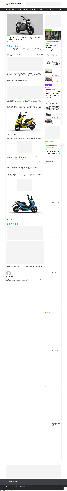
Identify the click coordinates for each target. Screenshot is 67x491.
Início (10, 9)
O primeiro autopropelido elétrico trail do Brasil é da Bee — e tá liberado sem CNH (53, 94)
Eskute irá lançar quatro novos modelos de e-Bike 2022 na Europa (34, 267)
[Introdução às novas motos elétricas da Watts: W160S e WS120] (48, 80)
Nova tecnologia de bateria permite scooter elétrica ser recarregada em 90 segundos (26, 161)
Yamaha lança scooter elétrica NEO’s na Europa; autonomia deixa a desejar (14, 267)
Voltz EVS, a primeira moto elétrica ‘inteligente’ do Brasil (23, 159)
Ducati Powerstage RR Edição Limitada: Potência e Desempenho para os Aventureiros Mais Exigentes (56, 71)
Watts (53, 147)
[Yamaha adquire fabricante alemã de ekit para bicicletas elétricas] (48, 115)
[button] (15, 9)
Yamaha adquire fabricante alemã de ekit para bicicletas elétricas (56, 114)
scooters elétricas (15, 53)
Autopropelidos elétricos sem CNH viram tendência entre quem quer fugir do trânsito (53, 152)
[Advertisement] (43, 4)
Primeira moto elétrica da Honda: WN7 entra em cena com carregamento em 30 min (56, 199)
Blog (47, 9)
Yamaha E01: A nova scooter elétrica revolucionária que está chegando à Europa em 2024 (56, 63)
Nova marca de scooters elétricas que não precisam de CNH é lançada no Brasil (56, 108)
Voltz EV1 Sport (14, 79)
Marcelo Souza (16, 41)
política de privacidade (13, 481)
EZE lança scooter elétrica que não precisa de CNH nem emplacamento (56, 121)
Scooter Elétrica (32, 9)
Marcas (13, 9)
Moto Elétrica (25, 9)
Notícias (19, 9)
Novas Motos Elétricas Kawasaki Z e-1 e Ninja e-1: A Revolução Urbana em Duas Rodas (53, 48)
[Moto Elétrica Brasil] (7, 9)
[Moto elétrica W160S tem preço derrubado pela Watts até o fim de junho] (48, 349)
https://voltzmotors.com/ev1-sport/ (34, 217)
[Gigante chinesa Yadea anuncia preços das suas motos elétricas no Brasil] (48, 274)
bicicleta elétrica (18, 101)
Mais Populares (48, 41)
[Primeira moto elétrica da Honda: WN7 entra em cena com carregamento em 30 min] (48, 200)
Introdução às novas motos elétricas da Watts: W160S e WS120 (56, 79)
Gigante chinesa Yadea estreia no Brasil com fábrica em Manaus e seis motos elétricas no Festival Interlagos (56, 422)
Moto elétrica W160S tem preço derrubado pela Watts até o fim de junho (56, 347)
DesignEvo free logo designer (12, 490)
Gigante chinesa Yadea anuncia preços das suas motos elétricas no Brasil (56, 273)
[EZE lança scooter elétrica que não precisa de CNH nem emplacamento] (48, 122)
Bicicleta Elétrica (40, 9)
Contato (50, 9)
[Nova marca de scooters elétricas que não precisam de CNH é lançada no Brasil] (48, 108)
